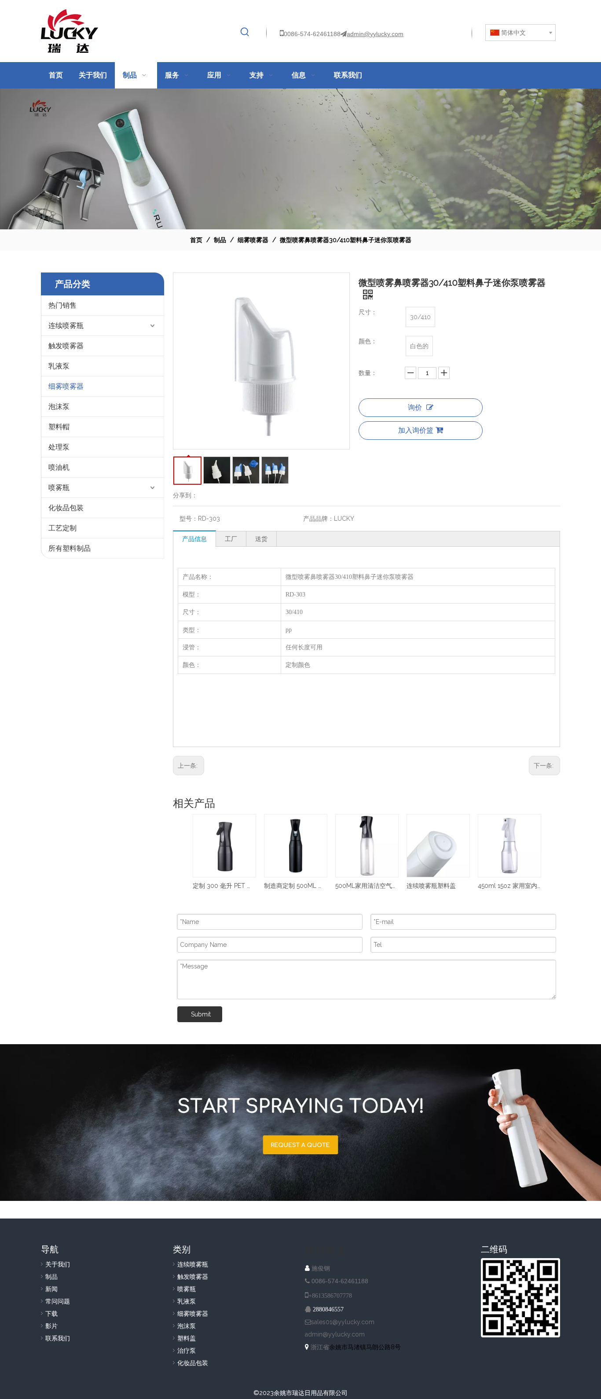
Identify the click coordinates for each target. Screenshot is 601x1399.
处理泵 (59, 447)
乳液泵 (59, 366)
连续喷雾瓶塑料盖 (431, 885)
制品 (51, 1276)
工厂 (231, 538)
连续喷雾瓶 (66, 325)
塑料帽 (59, 427)
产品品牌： (318, 518)
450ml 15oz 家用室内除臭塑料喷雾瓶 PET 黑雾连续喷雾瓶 (509, 885)
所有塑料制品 (69, 548)
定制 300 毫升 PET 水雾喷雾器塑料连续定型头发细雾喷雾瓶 (224, 885)
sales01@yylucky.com (342, 1321)
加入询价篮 (415, 430)
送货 (261, 538)
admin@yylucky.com (375, 33)
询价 (415, 407)
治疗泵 (186, 1350)
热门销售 (62, 305)
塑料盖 (186, 1338)
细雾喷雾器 (66, 386)
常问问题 (57, 1301)
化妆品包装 (66, 508)
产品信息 (194, 538)
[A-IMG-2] (300, 1122)
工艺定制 (62, 528)
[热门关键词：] (245, 32)
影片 (51, 1325)
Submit (201, 1014)
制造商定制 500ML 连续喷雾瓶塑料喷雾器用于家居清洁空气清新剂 (295, 885)
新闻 (51, 1288)
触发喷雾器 (66, 346)
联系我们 (57, 1338)
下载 (51, 1313)
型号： (189, 518)
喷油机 (59, 467)
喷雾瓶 (59, 487)
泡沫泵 (59, 406)
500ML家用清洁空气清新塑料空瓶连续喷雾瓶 (366, 885)
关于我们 (57, 1264)
